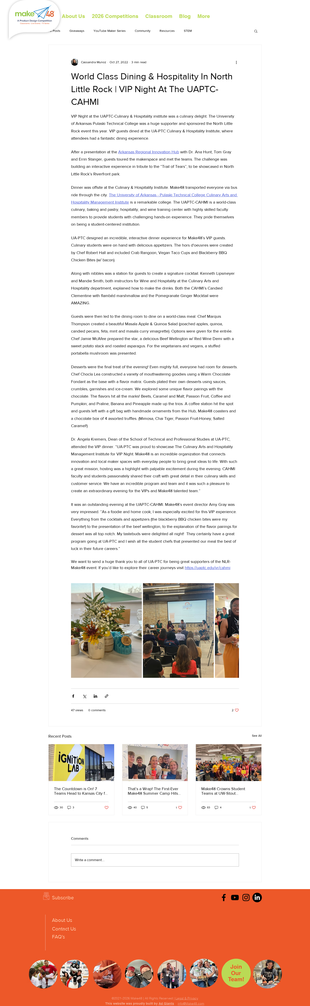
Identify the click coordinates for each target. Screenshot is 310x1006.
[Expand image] (106, 630)
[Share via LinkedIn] (95, 696)
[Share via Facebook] (73, 696)
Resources (167, 31)
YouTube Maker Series (109, 31)
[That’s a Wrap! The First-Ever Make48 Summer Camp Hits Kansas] (155, 762)
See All (257, 735)
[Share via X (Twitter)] (84, 696)
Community (142, 31)
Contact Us (64, 928)
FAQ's (58, 936)
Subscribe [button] (63, 897)
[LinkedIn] (257, 897)
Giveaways (76, 31)
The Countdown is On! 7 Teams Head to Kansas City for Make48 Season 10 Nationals (81, 791)
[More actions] (236, 62)
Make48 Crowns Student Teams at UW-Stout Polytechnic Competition (223, 791)
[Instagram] (246, 897)
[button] (115, 16)
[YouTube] (235, 897)
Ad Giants (166, 1003)
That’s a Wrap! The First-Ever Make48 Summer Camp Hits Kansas (153, 791)
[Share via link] (106, 696)
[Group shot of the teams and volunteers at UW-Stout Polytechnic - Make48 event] (228, 762)
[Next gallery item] (233, 630)
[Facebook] (224, 897)
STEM (188, 31)
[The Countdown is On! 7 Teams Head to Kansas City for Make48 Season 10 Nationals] (81, 762)
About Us (62, 920)
